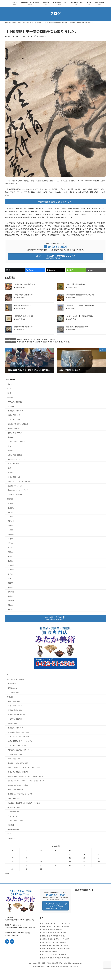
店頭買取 (44, 939)
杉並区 (10, 556)
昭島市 (10, 552)
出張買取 (37, 342)
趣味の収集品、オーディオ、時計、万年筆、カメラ (25, 776)
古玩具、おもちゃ (14, 428)
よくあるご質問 (13, 692)
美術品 (67, 948)
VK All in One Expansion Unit (69, 966)
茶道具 (10, 472)
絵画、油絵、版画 (14, 701)
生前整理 (65, 945)
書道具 (10, 450)
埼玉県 (33, 339)
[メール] (12, 941)
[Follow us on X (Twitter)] (7, 941)
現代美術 (57, 945)
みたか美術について (13, 807)
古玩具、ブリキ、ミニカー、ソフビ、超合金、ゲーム (26, 781)
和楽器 (10, 437)
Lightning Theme (55, 966)
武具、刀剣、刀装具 (15, 455)
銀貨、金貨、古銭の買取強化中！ (77, 327)
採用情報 (11, 825)
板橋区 (10, 561)
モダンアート (56, 923)
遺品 (62, 342)
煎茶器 (44, 945)
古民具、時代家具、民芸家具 (18, 424)
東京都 (56, 942)
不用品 (50, 926)
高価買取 (66, 958)
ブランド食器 (45, 923)
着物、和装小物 (13, 464)
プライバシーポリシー (15, 820)
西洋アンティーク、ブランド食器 (19, 481)
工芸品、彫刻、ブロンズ (16, 442)
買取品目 (44, 339)
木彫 (43, 942)
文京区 (10, 548)
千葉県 (10, 517)
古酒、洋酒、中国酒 (15, 433)
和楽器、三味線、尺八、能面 (18, 763)
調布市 (10, 605)
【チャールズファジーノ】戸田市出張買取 (80, 305)
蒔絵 (55, 951)
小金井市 (11, 534)
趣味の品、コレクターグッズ (18, 490)
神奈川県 (11, 592)
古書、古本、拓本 (14, 419)
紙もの (55, 948)
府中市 (10, 539)
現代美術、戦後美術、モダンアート (20, 750)
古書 (58, 933)
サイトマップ (12, 816)
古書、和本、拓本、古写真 (17, 745)
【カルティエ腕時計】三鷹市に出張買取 (79, 316)
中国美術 (21, 342)
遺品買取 (44, 958)
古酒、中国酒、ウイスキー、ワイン (20, 741)
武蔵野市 (11, 565)
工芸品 (63, 936)
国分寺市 (11, 521)
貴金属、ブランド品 (15, 486)
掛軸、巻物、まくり (15, 706)
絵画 (56, 342)
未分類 (9, 393)
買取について (12, 688)
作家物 (60, 929)
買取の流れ (12, 684)
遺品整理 (63, 955)
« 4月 (7, 873)
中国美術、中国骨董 (23, 339)
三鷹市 (10, 503)
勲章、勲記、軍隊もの (15, 789)
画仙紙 (44, 948)
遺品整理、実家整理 (15, 495)
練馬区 (10, 596)
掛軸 (38, 339)
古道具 (64, 933)
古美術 (45, 342)
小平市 (10, 530)
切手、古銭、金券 (14, 415)
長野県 (10, 609)
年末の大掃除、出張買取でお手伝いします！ (81, 295)
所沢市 (10, 543)
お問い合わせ (11, 838)
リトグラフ (66, 923)
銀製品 (52, 958)
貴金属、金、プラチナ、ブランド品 (20, 794)
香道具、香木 (12, 723)
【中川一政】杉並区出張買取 (75, 284)
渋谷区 (10, 574)
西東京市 (11, 601)
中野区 (10, 512)
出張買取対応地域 (13, 829)
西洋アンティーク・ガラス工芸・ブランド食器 (24, 767)
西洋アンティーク (47, 955)
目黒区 (10, 587)
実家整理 (55, 936)
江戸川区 (11, 570)
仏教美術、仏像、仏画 (15, 411)
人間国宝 (11, 406)
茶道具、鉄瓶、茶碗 (15, 710)
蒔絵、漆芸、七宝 (14, 477)
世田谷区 (11, 508)
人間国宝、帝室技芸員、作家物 (18, 732)
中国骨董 (29, 342)
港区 (9, 578)
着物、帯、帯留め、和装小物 (18, 772)
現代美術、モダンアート (16, 459)
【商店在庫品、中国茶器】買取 (24, 284)
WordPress (43, 966)
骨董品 (68, 342)
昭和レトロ (59, 939)
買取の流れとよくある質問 (16, 679)
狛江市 (10, 583)
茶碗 (43, 951)
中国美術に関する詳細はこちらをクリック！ (55, 202)
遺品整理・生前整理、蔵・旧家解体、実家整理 (24, 803)
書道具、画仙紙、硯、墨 (17, 714)
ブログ (9, 834)
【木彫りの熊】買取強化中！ (23, 295)
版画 (50, 945)
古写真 (52, 933)
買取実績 (52, 339)
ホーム (9, 675)
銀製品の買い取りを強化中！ (23, 327)
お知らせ (10, 384)
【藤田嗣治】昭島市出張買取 (23, 316)
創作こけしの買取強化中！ (23, 305)
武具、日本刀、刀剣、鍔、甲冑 (18, 737)
